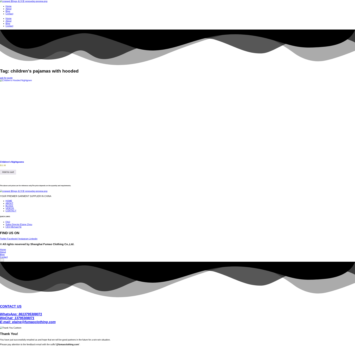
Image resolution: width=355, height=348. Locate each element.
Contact (9, 14)
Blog (8, 11)
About (8, 9)
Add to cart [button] (8, 172)
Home (9, 6)
